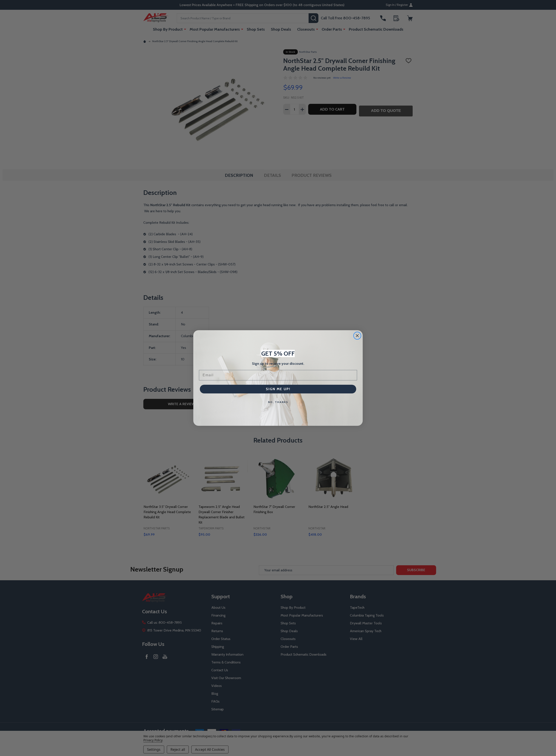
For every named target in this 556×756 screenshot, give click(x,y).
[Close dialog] (357, 335)
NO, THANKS (278, 402)
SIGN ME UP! (278, 389)
